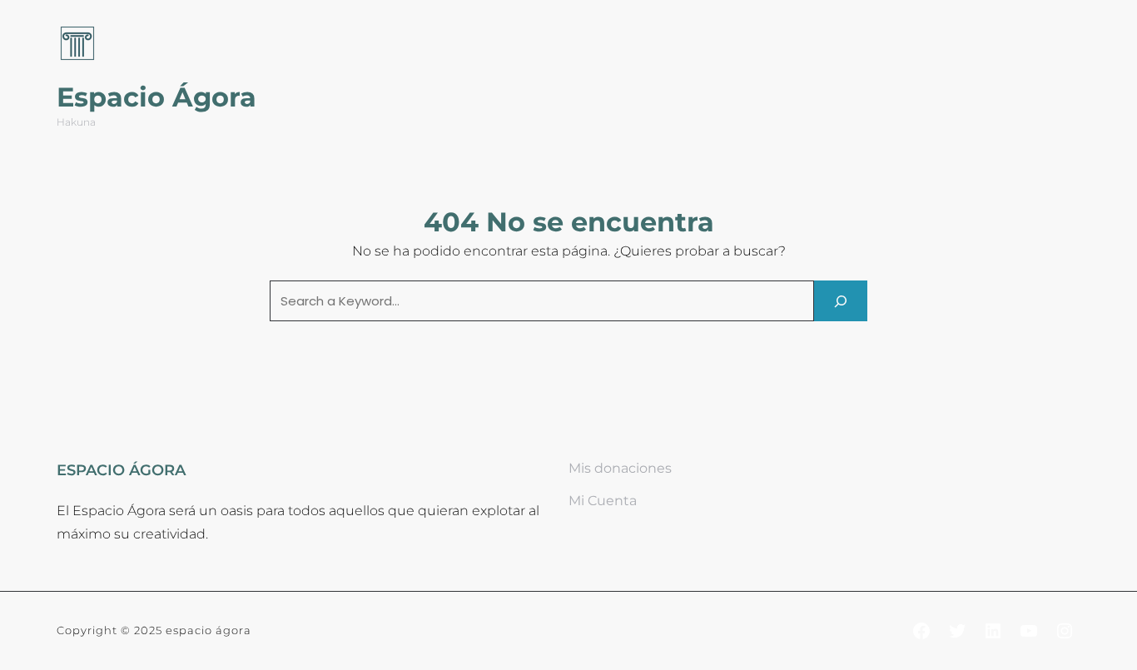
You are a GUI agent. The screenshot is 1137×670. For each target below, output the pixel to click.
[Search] (840, 300)
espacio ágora (208, 630)
